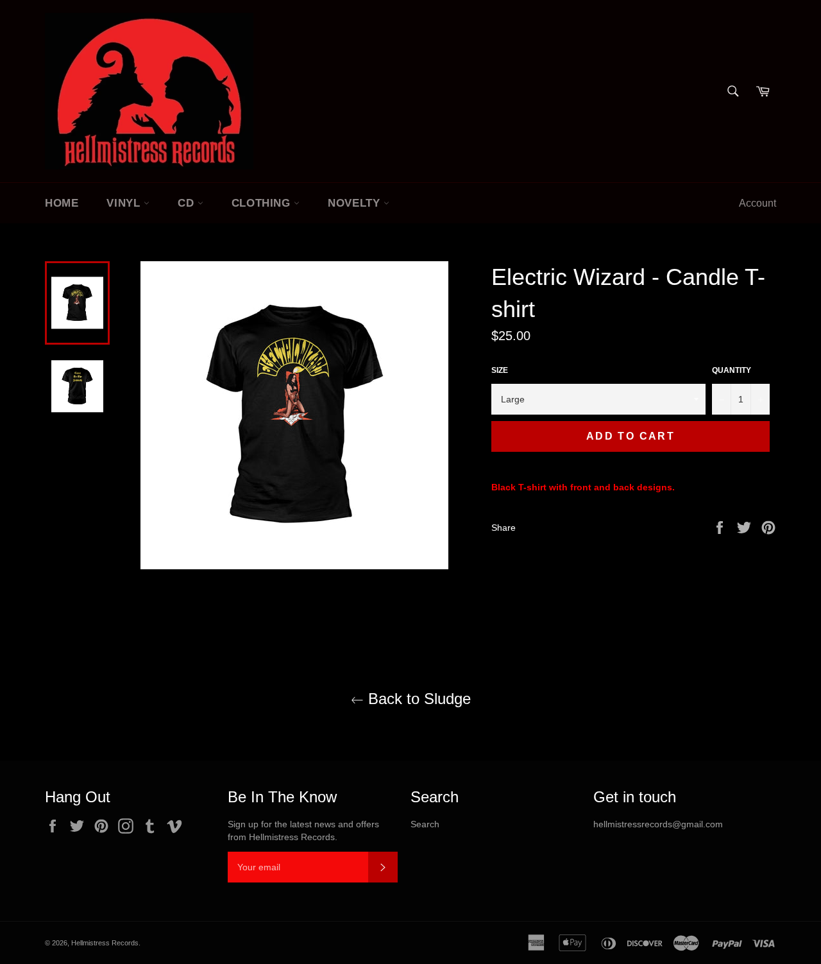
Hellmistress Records (105, 943)
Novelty (356, 203)
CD (188, 203)
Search (424, 824)
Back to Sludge (417, 698)
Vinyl (125, 203)
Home (61, 203)
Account (757, 203)
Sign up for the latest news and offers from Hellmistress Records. (303, 830)
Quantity (731, 370)
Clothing (263, 203)
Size (499, 370)
